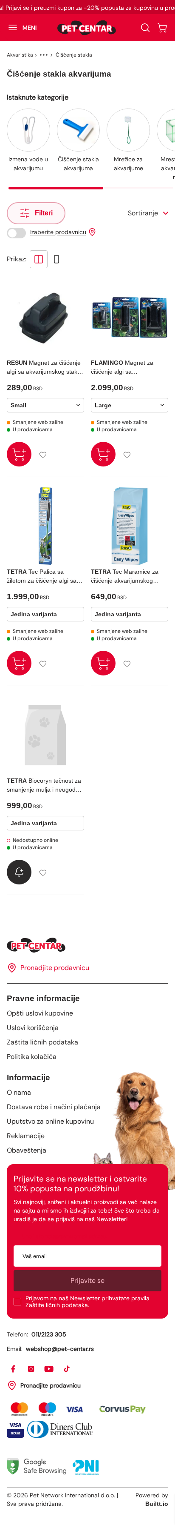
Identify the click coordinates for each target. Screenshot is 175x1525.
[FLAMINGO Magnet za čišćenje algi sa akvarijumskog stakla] (129, 317)
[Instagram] (31, 1369)
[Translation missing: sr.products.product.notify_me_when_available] (19, 872)
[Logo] (86, 28)
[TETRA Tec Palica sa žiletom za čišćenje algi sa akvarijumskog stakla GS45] (45, 526)
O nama (19, 1092)
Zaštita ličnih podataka (42, 1042)
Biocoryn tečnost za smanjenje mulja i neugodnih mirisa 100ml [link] (45, 785)
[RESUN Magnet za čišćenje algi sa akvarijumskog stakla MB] (45, 317)
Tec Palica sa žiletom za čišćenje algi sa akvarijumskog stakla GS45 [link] (43, 576)
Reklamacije (26, 1135)
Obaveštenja (26, 1150)
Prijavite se (87, 1280)
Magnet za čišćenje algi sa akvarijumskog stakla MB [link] (44, 367)
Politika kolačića (31, 1056)
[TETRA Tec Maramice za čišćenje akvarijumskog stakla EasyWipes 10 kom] (129, 526)
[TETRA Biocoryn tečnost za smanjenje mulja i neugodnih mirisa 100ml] (45, 735)
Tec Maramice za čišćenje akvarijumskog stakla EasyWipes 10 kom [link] (125, 576)
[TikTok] (67, 1369)
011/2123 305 (48, 1334)
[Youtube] (49, 1369)
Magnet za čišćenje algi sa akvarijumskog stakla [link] (122, 367)
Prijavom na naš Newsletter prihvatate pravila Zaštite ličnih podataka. (87, 1301)
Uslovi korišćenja (33, 1027)
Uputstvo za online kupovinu (50, 1121)
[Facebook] (13, 1369)
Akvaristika (20, 55)
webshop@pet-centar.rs (60, 1349)
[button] (18, 27)
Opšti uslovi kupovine (40, 1013)
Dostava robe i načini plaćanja (54, 1106)
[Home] (87, 945)
